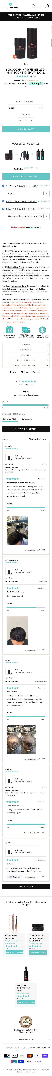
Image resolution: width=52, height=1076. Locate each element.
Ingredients (26, 355)
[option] (26, 41)
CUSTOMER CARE (26, 1039)
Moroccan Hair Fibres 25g (23, 458)
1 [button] (25, 64)
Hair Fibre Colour (24, 102)
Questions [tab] (26, 420)
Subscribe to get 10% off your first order (26, 1048)
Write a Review (33, 430)
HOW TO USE (25, 350)
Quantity (26, 115)
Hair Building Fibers (15, 267)
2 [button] (27, 64)
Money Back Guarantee (26, 365)
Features (26, 345)
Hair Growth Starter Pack (24, 201)
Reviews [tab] (10, 420)
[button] (26, 76)
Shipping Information (26, 360)
